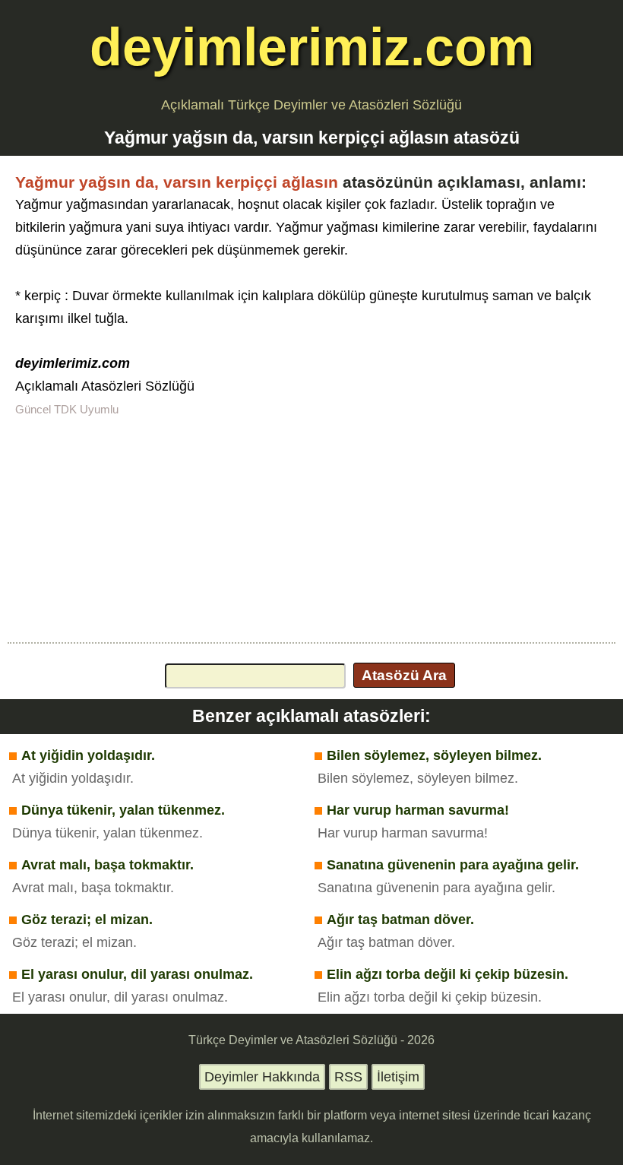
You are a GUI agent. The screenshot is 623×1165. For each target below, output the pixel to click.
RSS (348, 1076)
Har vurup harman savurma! (418, 810)
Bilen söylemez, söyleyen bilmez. (434, 755)
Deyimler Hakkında (262, 1076)
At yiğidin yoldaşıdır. (88, 755)
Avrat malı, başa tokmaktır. (107, 864)
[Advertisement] (311, 528)
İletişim (398, 1076)
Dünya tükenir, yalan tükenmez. (123, 810)
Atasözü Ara (404, 674)
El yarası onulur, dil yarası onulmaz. (137, 974)
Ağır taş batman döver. (400, 919)
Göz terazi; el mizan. (87, 919)
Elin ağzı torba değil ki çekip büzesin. (447, 974)
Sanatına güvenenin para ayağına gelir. (453, 864)
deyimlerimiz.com (312, 47)
